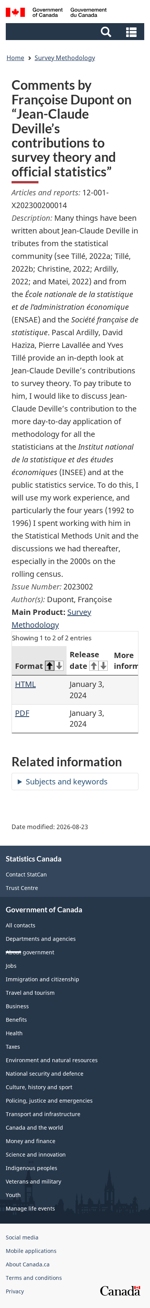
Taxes (13, 1046)
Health (14, 1033)
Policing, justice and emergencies (49, 1100)
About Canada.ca (28, 1264)
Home (15, 58)
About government (30, 952)
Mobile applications (31, 1250)
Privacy (15, 1291)
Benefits (16, 1019)
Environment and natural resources (52, 1060)
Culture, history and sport (39, 1087)
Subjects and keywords (67, 781)
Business (17, 1006)
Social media (22, 1237)
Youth (13, 1195)
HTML (25, 684)
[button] (76, 31)
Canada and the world (34, 1127)
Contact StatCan (26, 874)
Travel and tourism (30, 992)
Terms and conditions (34, 1277)
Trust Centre (22, 888)
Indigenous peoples (31, 1168)
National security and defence (44, 1073)
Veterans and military (33, 1181)
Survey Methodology (65, 58)
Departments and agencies (41, 938)
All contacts (20, 925)
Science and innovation (36, 1154)
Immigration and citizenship (42, 979)
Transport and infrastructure (43, 1114)
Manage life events (30, 1208)
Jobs (11, 965)
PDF (22, 713)
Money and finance (30, 1141)
